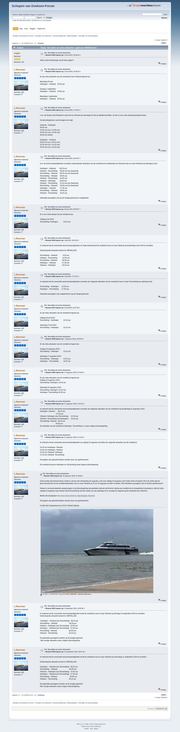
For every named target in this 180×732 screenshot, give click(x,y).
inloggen (32, 14)
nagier (17, 53)
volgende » (164, 40)
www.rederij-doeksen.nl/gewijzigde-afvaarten (77, 496)
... (21, 43)
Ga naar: (151, 708)
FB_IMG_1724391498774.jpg (52, 594)
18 (30, 43)
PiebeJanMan (71, 36)
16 (24, 43)
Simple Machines (99, 724)
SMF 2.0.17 (80, 724)
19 (32, 43)
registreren (41, 14)
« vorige (157, 40)
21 (35, 43)
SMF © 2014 (90, 724)
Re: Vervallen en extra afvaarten (57, 53)
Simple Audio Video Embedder (91, 726)
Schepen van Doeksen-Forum (33, 6)
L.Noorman (19, 69)
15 (22, 43)
